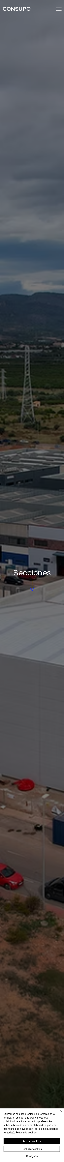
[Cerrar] (59, 1113)
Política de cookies (26, 1132)
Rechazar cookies (32, 1149)
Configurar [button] (32, 1156)
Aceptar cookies (32, 1141)
